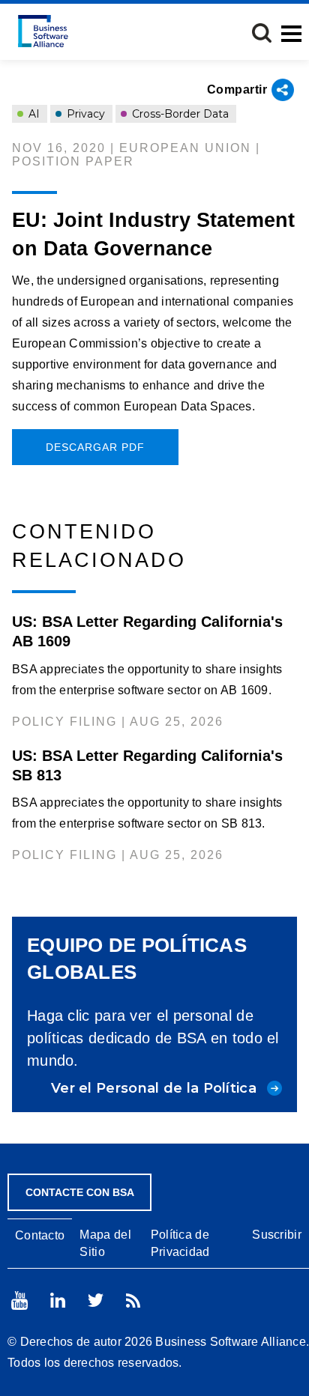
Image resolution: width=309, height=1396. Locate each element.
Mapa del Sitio (105, 1243)
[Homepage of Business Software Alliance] (43, 31)
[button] (262, 33)
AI (33, 114)
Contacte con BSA (80, 1192)
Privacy (84, 114)
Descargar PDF (95, 447)
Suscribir (277, 1234)
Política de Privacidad (180, 1243)
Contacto (39, 1235)
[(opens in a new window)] (19, 1300)
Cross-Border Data (179, 114)
